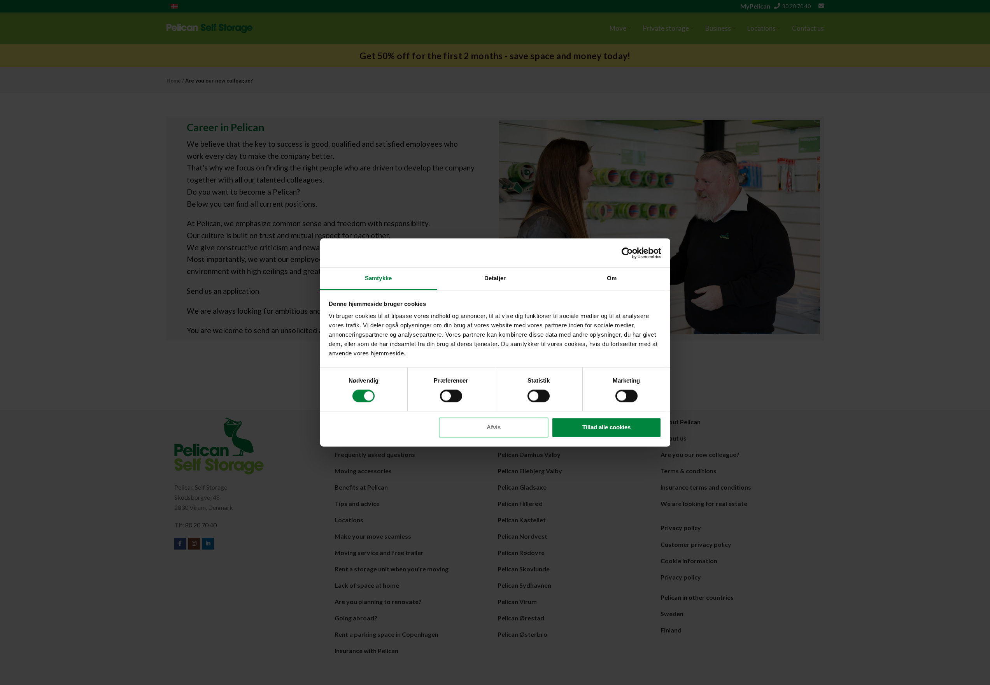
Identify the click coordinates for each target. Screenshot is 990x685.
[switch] (451, 396)
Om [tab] (612, 278)
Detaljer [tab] (495, 278)
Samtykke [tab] (378, 278)
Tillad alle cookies (606, 427)
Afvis (494, 427)
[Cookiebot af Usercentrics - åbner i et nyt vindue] (627, 253)
